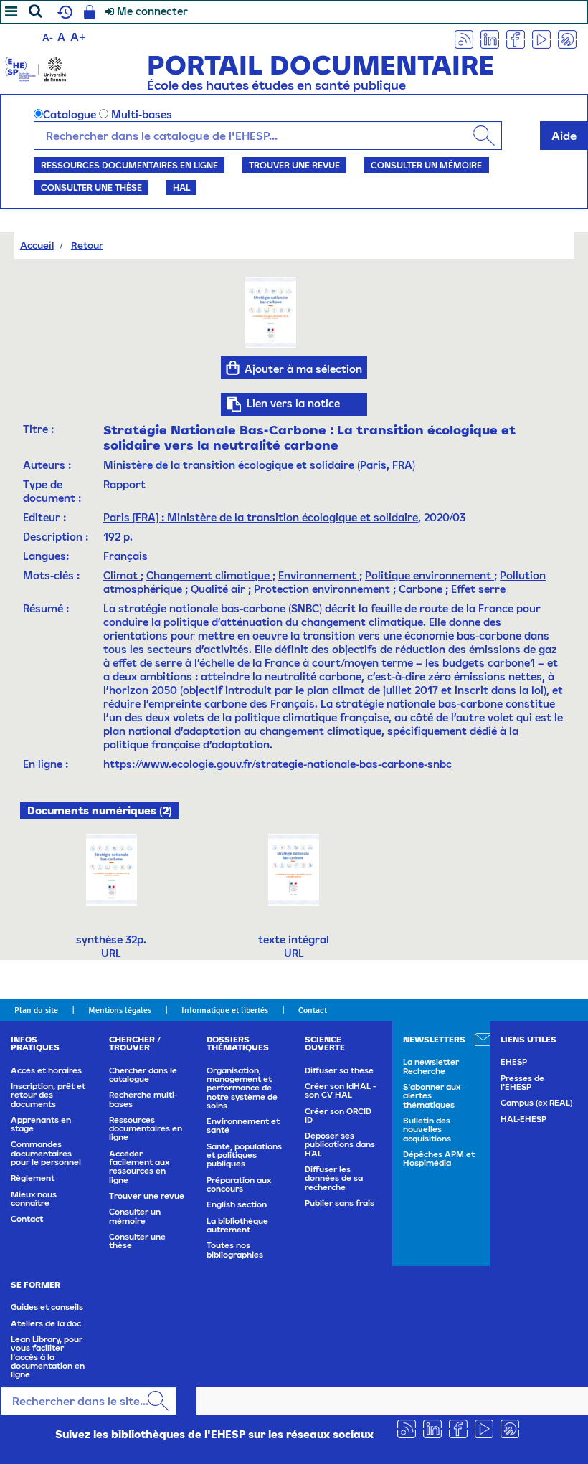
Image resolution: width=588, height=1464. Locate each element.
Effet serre (478, 589)
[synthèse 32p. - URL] (111, 868)
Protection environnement (323, 589)
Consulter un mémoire (426, 165)
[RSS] (464, 38)
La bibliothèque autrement (237, 1225)
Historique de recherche (63, 12)
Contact (312, 1010)
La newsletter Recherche (431, 1066)
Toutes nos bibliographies (235, 1249)
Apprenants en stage (41, 1124)
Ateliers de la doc (46, 1323)
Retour (87, 245)
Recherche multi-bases (143, 1099)
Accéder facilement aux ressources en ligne (139, 1166)
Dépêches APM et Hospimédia (439, 1158)
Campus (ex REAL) (536, 1102)
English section (237, 1204)
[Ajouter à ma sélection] (233, 368)
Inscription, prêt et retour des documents (48, 1095)
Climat (122, 575)
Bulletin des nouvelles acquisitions (427, 1129)
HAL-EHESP (523, 1119)
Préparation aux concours (239, 1184)
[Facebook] (515, 38)
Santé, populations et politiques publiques (244, 1155)
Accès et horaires (46, 1070)
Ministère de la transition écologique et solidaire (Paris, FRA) (259, 465)
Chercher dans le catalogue (143, 1074)
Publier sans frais (339, 1203)
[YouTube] (541, 38)
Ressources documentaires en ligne (129, 165)
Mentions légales (119, 1010)
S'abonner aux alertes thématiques (431, 1096)
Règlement (32, 1178)
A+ (78, 36)
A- (47, 37)
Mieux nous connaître (34, 1198)
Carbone (422, 589)
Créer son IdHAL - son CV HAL (340, 1090)
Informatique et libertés (224, 1010)
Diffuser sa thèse (339, 1070)
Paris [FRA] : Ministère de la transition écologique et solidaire (260, 517)
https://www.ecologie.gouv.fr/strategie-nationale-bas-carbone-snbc (277, 764)
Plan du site (36, 1010)
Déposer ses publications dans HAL (340, 1144)
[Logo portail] (36, 68)
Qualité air (219, 589)
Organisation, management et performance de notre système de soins (242, 1088)
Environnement (318, 575)
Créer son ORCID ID (338, 1115)
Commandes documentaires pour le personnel (46, 1153)
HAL (181, 187)
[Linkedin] (489, 38)
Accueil (37, 245)
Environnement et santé (243, 1125)
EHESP (514, 1061)
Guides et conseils (47, 1307)
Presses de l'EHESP (522, 1082)
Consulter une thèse (91, 187)
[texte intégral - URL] (293, 868)
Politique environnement (429, 575)
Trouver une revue (294, 165)
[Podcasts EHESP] (567, 38)
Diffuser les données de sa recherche (334, 1178)
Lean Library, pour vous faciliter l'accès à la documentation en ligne (48, 1357)
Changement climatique (209, 575)
